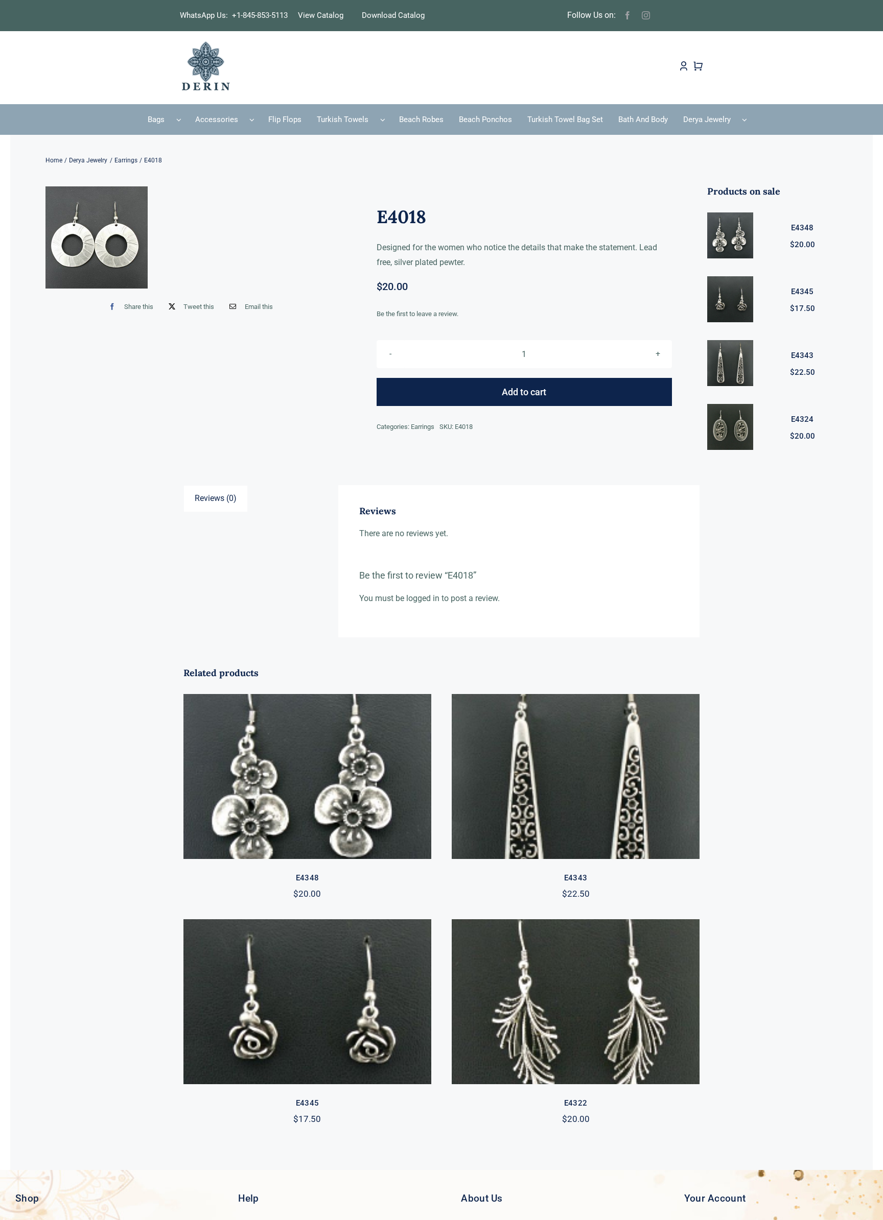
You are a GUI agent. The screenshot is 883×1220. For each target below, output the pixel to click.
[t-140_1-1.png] (96, 237)
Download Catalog (393, 15)
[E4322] (576, 1001)
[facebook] (627, 15)
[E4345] (307, 1001)
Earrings (422, 426)
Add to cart (524, 392)
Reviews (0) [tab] (216, 498)
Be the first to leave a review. (417, 314)
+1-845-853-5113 (263, 15)
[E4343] (576, 776)
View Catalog (320, 15)
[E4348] (307, 776)
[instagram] (646, 15)
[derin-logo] (205, 44)
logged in (422, 598)
